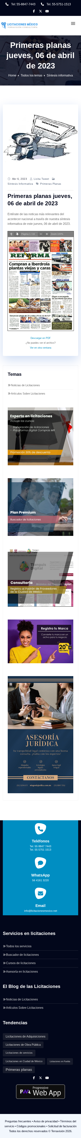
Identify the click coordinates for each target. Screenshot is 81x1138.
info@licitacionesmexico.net (40, 910)
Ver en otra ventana (40, 347)
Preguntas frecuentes (18, 1121)
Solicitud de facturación (62, 1126)
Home (12, 75)
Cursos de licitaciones (21, 963)
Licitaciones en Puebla (60, 1061)
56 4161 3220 (40, 880)
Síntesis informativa (60, 75)
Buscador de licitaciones (22, 954)
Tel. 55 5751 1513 (40, 849)
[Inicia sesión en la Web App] (40, 1090)
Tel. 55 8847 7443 (40, 846)
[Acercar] (47, 234)
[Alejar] (41, 234)
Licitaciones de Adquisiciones (25, 1036)
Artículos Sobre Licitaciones (28, 393)
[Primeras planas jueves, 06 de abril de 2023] (40, 137)
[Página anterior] (11, 234)
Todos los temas (31, 75)
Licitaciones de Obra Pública (23, 1044)
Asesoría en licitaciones (22, 971)
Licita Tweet (41, 178)
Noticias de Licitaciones (25, 385)
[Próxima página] (17, 234)
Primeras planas (50, 183)
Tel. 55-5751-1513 (59, 4)
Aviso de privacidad (46, 1121)
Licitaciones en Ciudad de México (24, 1061)
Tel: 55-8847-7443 (23, 4)
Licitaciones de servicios (19, 1053)
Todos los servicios (18, 946)
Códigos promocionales (31, 1126)
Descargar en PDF (41, 338)
